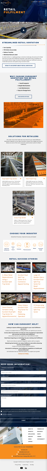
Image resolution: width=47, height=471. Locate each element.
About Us (30, 429)
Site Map (32, 464)
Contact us (46, 13)
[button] (45, 3)
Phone (3, 382)
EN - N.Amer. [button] (42, 1)
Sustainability (41, 439)
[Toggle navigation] (43, 3)
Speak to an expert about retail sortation (18, 65)
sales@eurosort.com (24, 452)
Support (30, 441)
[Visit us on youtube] (21, 468)
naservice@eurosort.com (24, 454)
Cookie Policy (25, 464)
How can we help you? (6, 395)
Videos (30, 439)
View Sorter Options (23, 96)
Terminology (40, 429)
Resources (40, 431)
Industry (30, 436)
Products (30, 431)
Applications (31, 434)
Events (39, 434)
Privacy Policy (23, 409)
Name (3, 369)
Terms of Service (31, 409)
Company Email (5, 376)
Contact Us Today (23, 353)
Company (3, 389)
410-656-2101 (35, 1)
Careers (39, 436)
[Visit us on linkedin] (26, 468)
